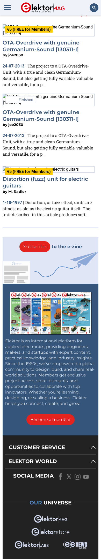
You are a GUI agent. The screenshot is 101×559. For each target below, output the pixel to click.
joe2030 (15, 55)
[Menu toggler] (7, 7)
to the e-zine (52, 247)
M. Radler (17, 191)
